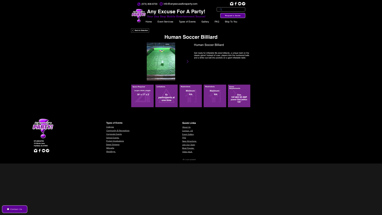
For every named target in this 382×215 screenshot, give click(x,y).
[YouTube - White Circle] (239, 3)
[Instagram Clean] (231, 3)
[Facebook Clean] (235, 3)
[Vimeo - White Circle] (243, 3)
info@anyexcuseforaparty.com (180, 3)
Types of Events (114, 123)
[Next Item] (188, 61)
